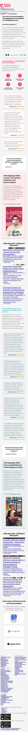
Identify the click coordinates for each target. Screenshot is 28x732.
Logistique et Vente (20, 674)
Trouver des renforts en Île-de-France (21, 657)
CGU (2, 729)
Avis (19, 728)
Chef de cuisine (5, 670)
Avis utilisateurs (10, 13)
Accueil (3, 13)
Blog (2, 704)
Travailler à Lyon (5, 702)
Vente (2, 667)
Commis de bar (5, 677)
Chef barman (5, 676)
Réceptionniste (5, 678)
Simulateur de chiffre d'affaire (7, 700)
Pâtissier (3, 673)
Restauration (4, 659)
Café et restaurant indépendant (20, 662)
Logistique (3, 665)
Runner (3, 669)
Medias (16, 728)
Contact (3, 728)
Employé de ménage (7, 681)
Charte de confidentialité (11, 729)
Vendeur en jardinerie (7, 688)
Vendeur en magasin (7, 682)
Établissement (9, 9)
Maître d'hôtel (5, 675)
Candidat (2, 9)
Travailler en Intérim (6, 696)
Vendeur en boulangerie (4, 684)
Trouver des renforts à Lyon (21, 660)
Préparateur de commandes (5, 691)
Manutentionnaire (6, 689)
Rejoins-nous (9, 728)
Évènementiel (5, 663)
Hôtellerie (3, 664)
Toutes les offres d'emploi (5, 657)
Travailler (3, 695)
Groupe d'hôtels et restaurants (20, 664)
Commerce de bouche (19, 672)
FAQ (16, 675)
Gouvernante (4, 680)
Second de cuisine (6, 671)
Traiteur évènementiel (19, 669)
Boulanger (4, 674)
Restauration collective (4, 661)
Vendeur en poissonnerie (4, 686)
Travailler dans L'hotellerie (5, 698)
